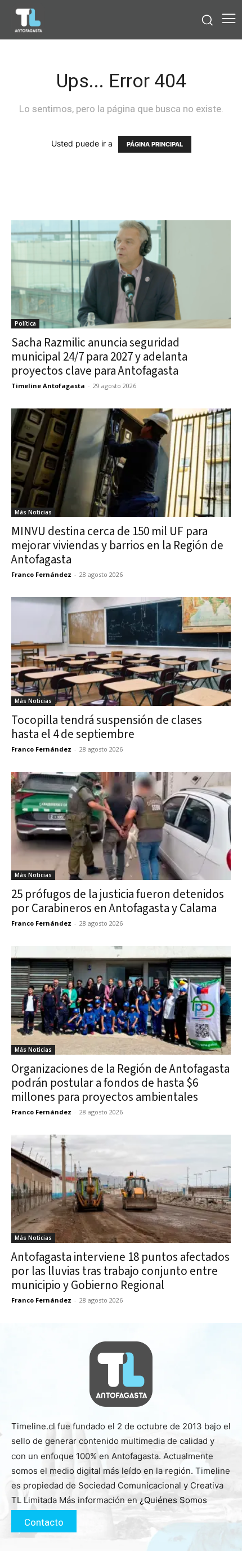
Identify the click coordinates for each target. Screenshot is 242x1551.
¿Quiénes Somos (173, 1500)
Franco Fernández (41, 574)
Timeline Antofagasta (48, 385)
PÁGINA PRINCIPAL (155, 144)
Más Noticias (33, 512)
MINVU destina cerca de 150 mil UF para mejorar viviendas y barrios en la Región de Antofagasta (117, 545)
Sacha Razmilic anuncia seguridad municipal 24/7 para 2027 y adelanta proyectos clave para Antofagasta (99, 356)
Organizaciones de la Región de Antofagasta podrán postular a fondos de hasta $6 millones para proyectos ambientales (120, 1082)
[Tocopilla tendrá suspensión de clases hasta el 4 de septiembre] (121, 651)
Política (25, 323)
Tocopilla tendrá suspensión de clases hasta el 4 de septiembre (106, 727)
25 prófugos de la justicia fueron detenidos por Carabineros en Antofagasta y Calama (117, 901)
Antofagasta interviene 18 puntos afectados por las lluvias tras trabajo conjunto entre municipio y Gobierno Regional (120, 1271)
